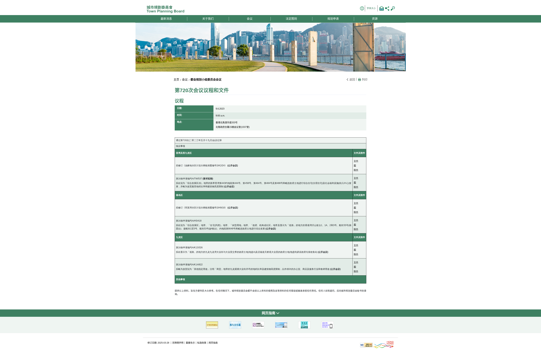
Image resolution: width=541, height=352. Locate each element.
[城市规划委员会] (166, 9)
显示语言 (362, 8)
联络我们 (381, 8)
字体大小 (371, 8)
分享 (387, 8)
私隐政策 (201, 343)
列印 (364, 79)
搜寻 (393, 8)
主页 (176, 79)
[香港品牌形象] (383, 344)
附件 (356, 170)
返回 (352, 79)
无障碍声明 (177, 343)
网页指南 (269, 313)
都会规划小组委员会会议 (205, 79)
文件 (356, 161)
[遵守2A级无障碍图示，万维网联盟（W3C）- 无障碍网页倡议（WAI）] (366, 344)
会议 (185, 79)
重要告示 (190, 343)
